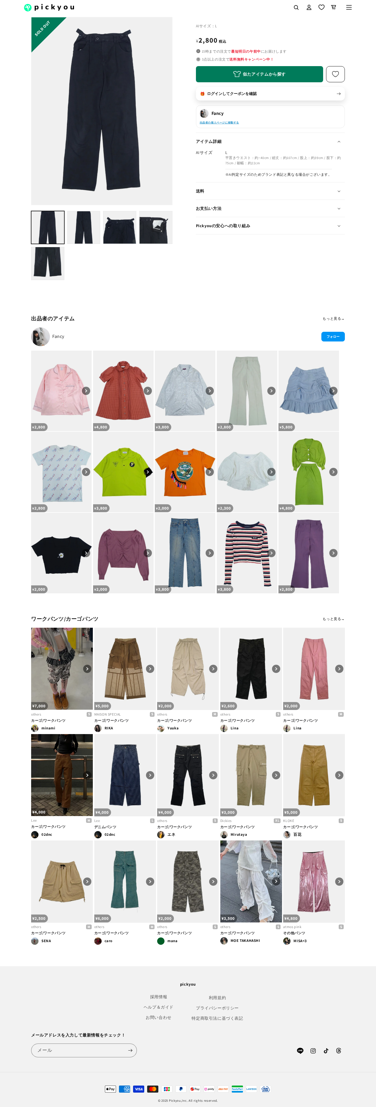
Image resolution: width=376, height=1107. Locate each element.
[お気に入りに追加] (335, 74)
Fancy (58, 336)
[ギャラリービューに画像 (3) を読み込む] (119, 227)
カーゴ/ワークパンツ (48, 720)
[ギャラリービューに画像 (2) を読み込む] (83, 227)
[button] (349, 7)
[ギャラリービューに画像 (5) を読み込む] (47, 263)
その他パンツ (294, 933)
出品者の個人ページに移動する (219, 122)
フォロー (333, 336)
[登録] (130, 1050)
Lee (34, 820)
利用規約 (217, 997)
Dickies (226, 820)
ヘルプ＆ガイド (159, 1007)
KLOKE (288, 820)
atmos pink (292, 927)
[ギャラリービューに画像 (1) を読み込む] (47, 227)
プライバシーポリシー (217, 1008)
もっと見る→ (334, 318)
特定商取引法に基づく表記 (217, 1018)
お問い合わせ (159, 1017)
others (36, 714)
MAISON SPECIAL (107, 714)
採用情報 (158, 996)
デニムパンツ (105, 827)
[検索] (296, 7)
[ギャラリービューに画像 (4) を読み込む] (155, 227)
